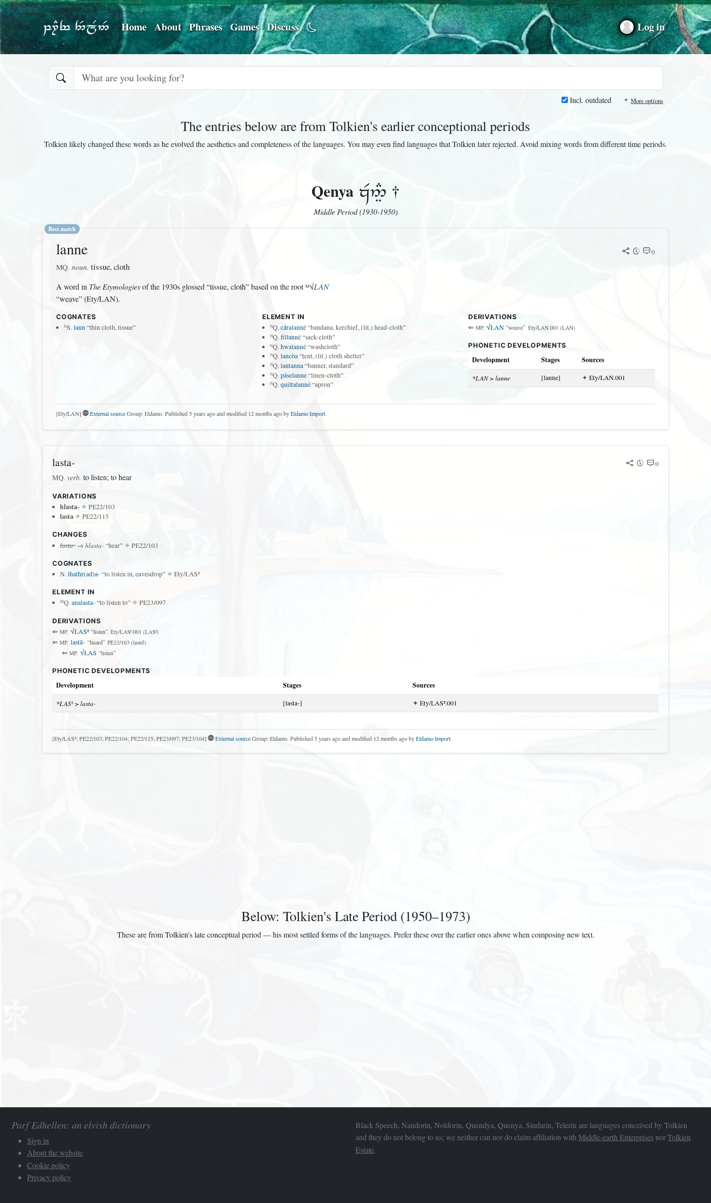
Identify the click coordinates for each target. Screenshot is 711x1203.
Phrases (205, 26)
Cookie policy (48, 1165)
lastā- (78, 642)
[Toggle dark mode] (312, 27)
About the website (55, 1152)
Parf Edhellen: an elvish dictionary (76, 27)
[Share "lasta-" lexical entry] (629, 463)
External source (107, 413)
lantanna (292, 365)
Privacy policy (49, 1177)
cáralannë (293, 327)
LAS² (80, 631)
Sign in (38, 1140)
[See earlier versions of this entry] (636, 252)
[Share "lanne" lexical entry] (625, 252)
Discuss (283, 26)
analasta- (83, 602)
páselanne (294, 375)
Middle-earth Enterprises (615, 1137)
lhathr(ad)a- (84, 574)
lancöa (289, 356)
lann (79, 327)
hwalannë (293, 346)
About (167, 26)
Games (244, 26)
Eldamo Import (308, 413)
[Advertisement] (332, 828)
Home (134, 26)
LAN (321, 286)
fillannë (291, 337)
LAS (88, 652)
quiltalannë (296, 384)
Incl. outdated (589, 100)
